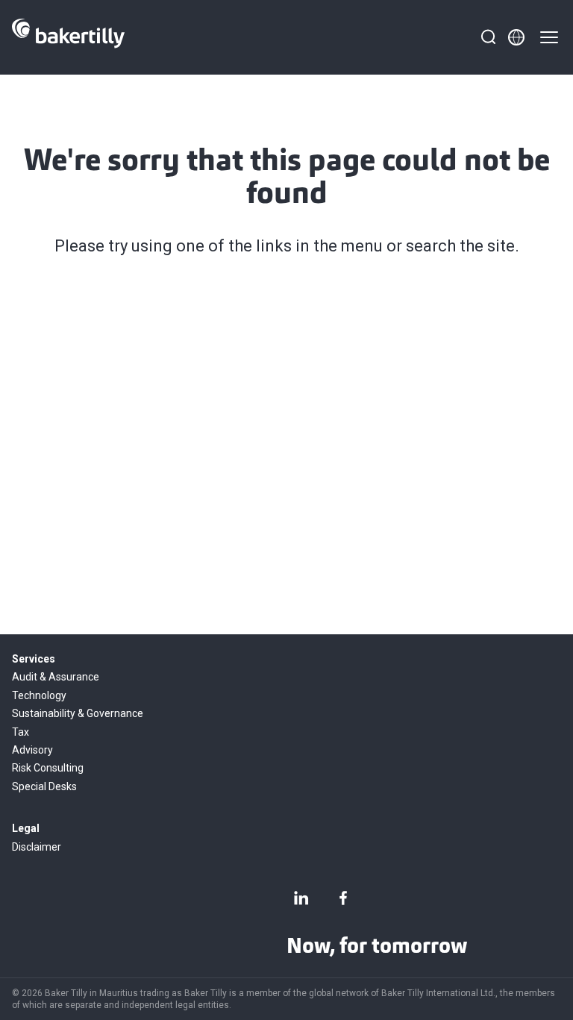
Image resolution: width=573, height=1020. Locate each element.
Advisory (32, 750)
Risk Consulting (48, 768)
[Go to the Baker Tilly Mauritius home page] (68, 37)
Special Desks (44, 786)
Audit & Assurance (55, 677)
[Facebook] (343, 898)
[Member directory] (516, 37)
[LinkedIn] (301, 898)
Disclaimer (36, 847)
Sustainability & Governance (77, 713)
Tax (20, 732)
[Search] (488, 37)
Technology (39, 695)
